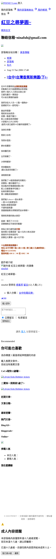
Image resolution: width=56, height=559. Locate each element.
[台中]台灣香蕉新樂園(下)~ (27, 77)
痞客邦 (19, 285)
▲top (3, 298)
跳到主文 (5, 30)
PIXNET (13, 516)
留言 (26, 285)
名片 (9, 65)
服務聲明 (31, 519)
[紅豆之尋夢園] (2, 45)
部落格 (10, 61)
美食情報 (24, 52)
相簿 (9, 58)
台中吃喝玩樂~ (26, 293)
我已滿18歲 (7, 553)
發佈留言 (6, 321)
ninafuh (4, 268)
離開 (16, 553)
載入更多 (6, 303)
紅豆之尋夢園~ (16, 22)
